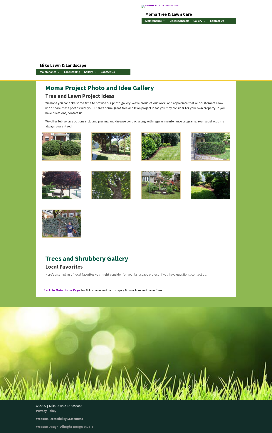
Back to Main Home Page (61, 290)
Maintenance (48, 72)
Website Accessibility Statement (59, 419)
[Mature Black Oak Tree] (111, 198)
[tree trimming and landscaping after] (111, 159)
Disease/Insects (179, 21)
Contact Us (108, 72)
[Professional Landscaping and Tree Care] (61, 198)
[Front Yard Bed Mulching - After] (161, 198)
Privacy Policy (46, 411)
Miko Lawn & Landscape (63, 65)
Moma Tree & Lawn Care (168, 14)
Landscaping (72, 72)
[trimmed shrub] (210, 159)
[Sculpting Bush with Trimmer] (61, 236)
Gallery (88, 72)
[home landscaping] (161, 159)
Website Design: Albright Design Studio (64, 427)
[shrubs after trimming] (61, 159)
